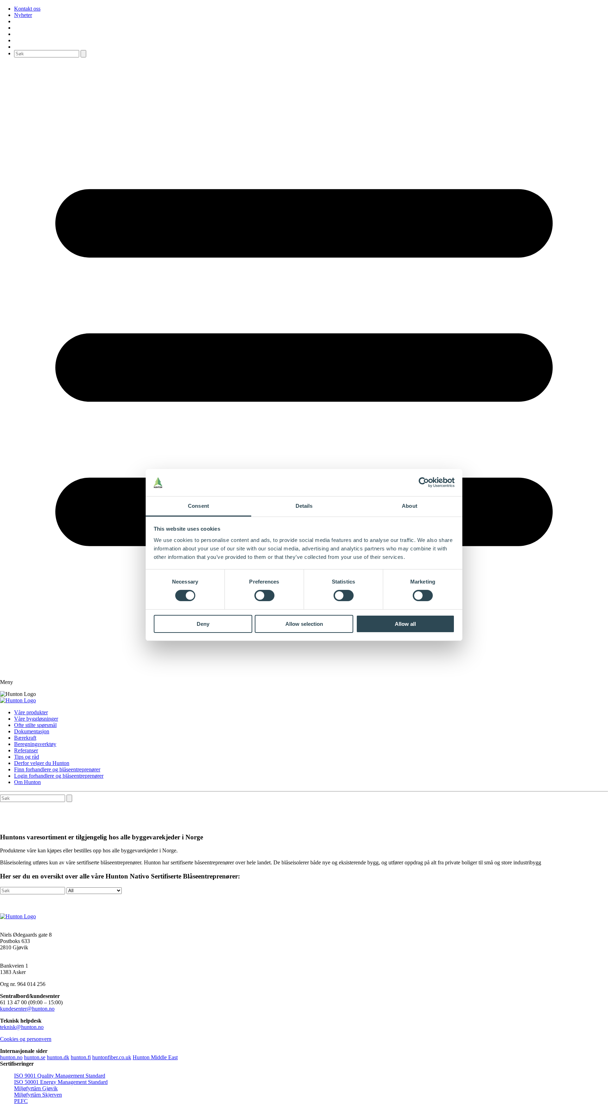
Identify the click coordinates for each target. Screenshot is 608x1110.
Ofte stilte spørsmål (35, 725)
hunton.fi (81, 1057)
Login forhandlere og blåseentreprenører (58, 776)
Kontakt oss (27, 9)
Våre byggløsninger (36, 719)
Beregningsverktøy (35, 744)
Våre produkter (31, 712)
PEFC (21, 1101)
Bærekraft (25, 738)
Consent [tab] (198, 506)
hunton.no (11, 1057)
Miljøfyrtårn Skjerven (38, 1095)
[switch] (264, 595)
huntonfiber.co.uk (111, 1057)
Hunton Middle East (155, 1057)
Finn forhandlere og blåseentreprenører (57, 769)
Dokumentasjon (31, 731)
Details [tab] (304, 506)
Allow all (405, 624)
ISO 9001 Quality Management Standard (59, 1076)
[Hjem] (18, 700)
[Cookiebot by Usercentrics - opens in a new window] (424, 482)
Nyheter (23, 15)
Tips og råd (26, 757)
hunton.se (34, 1057)
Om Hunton (27, 782)
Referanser (26, 750)
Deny (203, 624)
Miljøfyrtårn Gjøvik (36, 1088)
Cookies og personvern (25, 1039)
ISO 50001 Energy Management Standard (61, 1082)
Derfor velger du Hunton (41, 763)
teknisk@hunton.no (22, 1027)
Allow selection (304, 624)
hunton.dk (58, 1057)
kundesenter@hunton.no (27, 1009)
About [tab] (409, 506)
